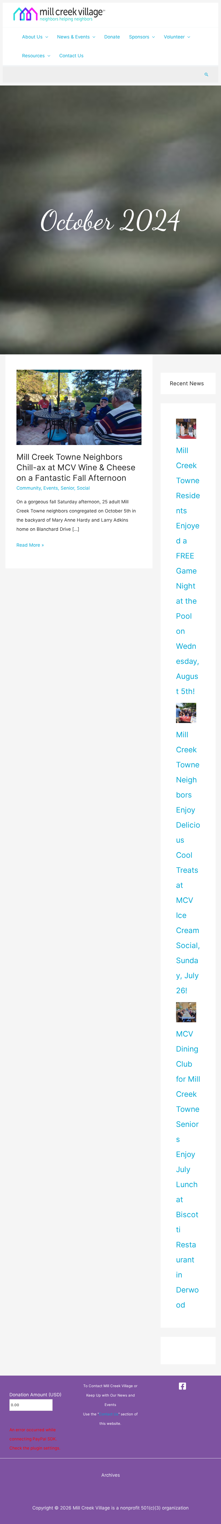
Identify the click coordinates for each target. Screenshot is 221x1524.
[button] (206, 74)
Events (50, 488)
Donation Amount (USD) (35, 1394)
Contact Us (71, 55)
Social (83, 488)
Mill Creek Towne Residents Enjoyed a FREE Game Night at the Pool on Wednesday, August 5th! (188, 571)
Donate (112, 37)
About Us (32, 37)
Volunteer (174, 37)
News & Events (73, 37)
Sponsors (139, 37)
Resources (33, 55)
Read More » (30, 544)
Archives (110, 1475)
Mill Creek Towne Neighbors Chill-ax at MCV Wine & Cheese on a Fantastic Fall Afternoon (75, 467)
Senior (67, 488)
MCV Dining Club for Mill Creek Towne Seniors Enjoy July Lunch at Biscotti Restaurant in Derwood (188, 1169)
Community (28, 488)
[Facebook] (182, 1386)
